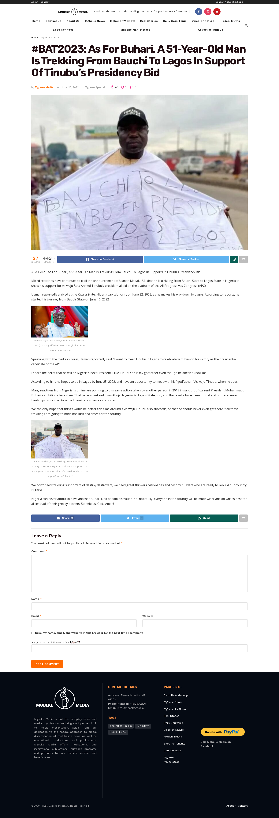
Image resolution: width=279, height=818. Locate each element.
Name (36, 599)
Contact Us (53, 20)
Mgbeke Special (50, 37)
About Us (73, 20)
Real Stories (149, 20)
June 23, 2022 (70, 87)
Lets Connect (172, 750)
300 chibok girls (121, 726)
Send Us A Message (176, 695)
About (34, 2)
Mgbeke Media (44, 87)
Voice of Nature (174, 729)
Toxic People (118, 732)
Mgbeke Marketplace (135, 29)
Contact (44, 2)
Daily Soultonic (173, 722)
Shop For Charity (174, 743)
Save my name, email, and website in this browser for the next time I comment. (89, 632)
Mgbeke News (95, 20)
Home (36, 20)
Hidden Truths (230, 20)
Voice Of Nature (203, 20)
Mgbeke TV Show (122, 20)
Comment (39, 551)
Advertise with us (210, 29)
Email (36, 616)
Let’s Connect (63, 29)
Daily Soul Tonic (175, 20)
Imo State (143, 726)
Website (147, 615)
